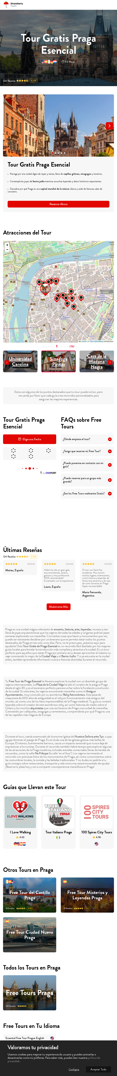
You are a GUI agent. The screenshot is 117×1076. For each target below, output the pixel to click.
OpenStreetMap (96, 341)
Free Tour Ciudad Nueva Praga (29, 934)
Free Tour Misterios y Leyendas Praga (87, 895)
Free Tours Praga (29, 993)
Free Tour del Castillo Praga (29, 895)
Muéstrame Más (58, 606)
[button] (52, 153)
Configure (74, 1069)
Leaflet (84, 341)
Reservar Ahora (58, 204)
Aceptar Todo (98, 1069)
